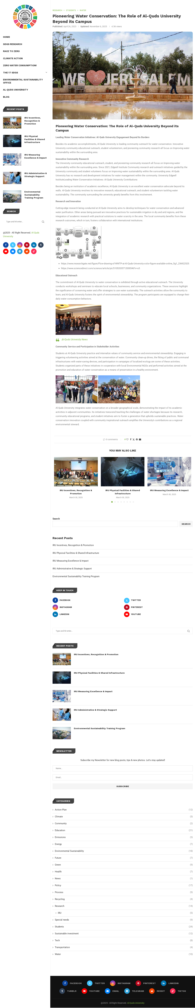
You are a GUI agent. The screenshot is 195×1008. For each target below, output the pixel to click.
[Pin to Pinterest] (137, 439)
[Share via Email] (140, 439)
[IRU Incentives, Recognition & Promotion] (12, 122)
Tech (124, 940)
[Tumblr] (41, 245)
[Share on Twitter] (134, 439)
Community (124, 823)
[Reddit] (27, 251)
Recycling (124, 899)
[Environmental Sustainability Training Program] (12, 196)
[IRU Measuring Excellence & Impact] (12, 159)
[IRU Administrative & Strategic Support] (12, 178)
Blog (6, 97)
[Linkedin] (34, 245)
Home (6, 37)
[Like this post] (127, 439)
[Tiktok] (34, 251)
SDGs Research (12, 44)
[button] (58, 479)
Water (124, 954)
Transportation (124, 947)
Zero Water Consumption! (20, 65)
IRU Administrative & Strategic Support (35, 175)
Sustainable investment (124, 933)
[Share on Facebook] (130, 439)
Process (124, 892)
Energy (124, 844)
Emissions (124, 837)
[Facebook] (6, 245)
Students (124, 926)
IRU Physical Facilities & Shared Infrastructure (34, 139)
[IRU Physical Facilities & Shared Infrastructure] (12, 141)
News (124, 878)
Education (124, 830)
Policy (124, 885)
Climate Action (13, 58)
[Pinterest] (27, 245)
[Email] (13, 251)
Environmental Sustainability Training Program (33, 195)
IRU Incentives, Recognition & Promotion (32, 121)
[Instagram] (20, 245)
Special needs (124, 919)
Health (124, 871)
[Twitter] (13, 245)
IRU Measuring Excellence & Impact (35, 156)
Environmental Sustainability (124, 851)
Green (124, 864)
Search (56, 518)
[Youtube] (6, 251)
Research (124, 906)
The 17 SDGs (10, 72)
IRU (125, 913)
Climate (124, 816)
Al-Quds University (15, 89)
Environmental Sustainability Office (23, 81)
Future (124, 857)
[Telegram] (20, 251)
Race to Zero (11, 51)
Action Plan (124, 809)
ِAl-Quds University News (75, 339)
